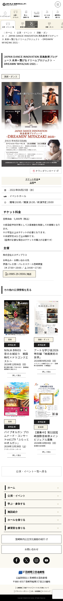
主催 (32, 182)
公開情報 (19, 588)
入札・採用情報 (36, 591)
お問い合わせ (31, 549)
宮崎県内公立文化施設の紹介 (30, 539)
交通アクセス (28, 588)
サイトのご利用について (41, 588)
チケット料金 (31, 179)
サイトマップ (46, 591)
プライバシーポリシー (22, 591)
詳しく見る (16, 375)
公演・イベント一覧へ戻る (31, 471)
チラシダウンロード (46, 171)
